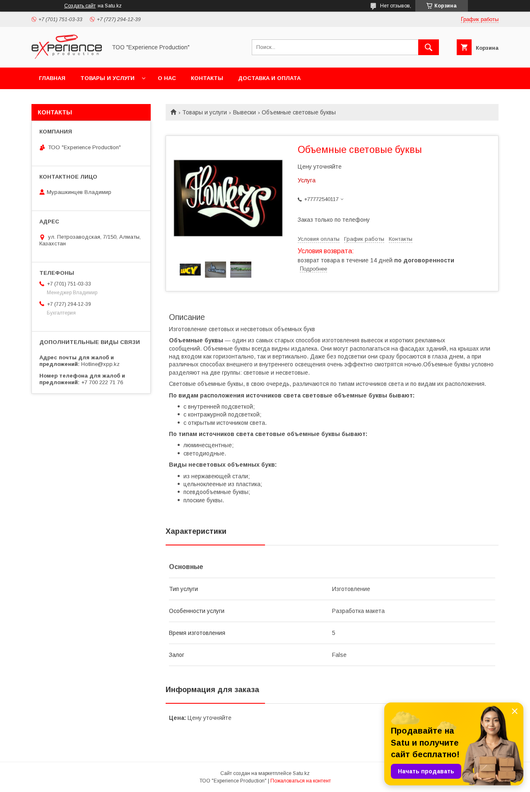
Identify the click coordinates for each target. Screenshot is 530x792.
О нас (167, 78)
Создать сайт (80, 6)
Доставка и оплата (269, 78)
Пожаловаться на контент (300, 781)
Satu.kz (301, 773)
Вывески (244, 112)
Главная (52, 78)
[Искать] (428, 47)
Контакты (207, 78)
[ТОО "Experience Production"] (66, 56)
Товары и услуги (107, 78)
